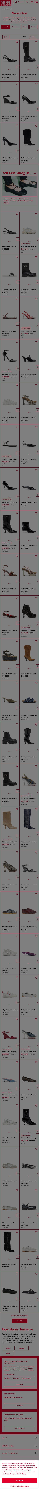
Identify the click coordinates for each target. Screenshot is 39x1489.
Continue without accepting (19, 1486)
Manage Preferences (23, 1472)
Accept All (19, 1480)
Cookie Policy (21, 1474)
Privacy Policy (9, 1474)
